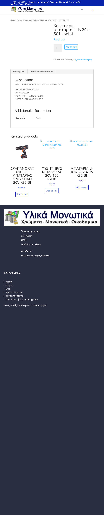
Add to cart (71, 46)
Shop (8, 288)
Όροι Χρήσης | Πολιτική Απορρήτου (22, 299)
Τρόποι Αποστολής (14, 296)
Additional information (42, 71)
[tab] (19, 71)
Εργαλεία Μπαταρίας (25, 20)
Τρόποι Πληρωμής (14, 292)
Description (19, 71)
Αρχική (9, 281)
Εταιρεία (9, 285)
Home (12, 20)
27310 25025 (19, 2)
